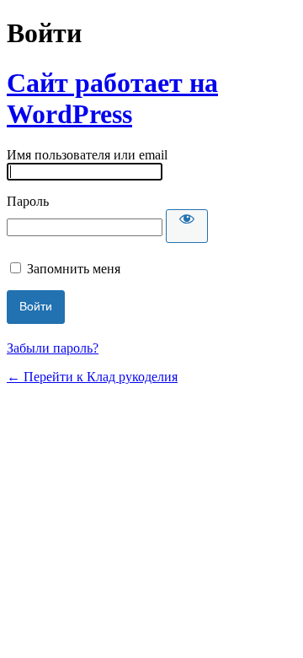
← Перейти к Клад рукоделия (92, 376)
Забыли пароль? (52, 348)
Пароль (28, 201)
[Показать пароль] (187, 226)
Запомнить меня (73, 269)
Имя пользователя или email (87, 155)
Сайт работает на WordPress (112, 98)
